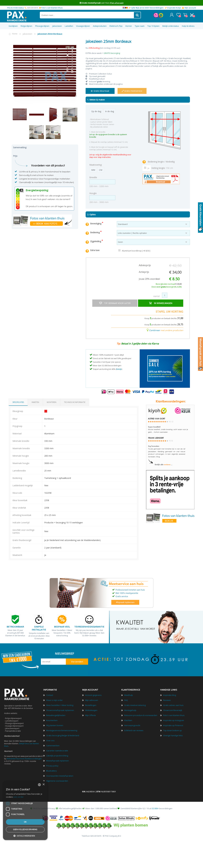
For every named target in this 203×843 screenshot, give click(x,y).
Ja (148, 168)
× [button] (43, 784)
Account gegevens (93, 695)
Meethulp (128, 695)
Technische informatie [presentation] (74, 402)
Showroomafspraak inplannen (60, 710)
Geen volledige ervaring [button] (25, 829)
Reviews (167, 700)
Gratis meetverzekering (135, 705)
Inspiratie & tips (174, 7)
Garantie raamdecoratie (57, 750)
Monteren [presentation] (51, 402)
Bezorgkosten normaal (169, 284)
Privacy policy (52, 765)
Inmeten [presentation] (35, 402)
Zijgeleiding (96, 241)
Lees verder (18, 797)
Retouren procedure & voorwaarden (140, 715)
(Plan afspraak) (116, 2)
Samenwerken (52, 745)
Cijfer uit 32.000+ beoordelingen (147, 7)
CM (100, 170)
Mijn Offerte (90, 715)
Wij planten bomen (54, 725)
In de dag (109, 111)
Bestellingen (90, 705)
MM (93, 170)
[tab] (18, 402)
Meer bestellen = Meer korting (59, 705)
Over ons (50, 740)
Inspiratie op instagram (173, 720)
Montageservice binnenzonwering (61, 730)
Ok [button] (25, 822)
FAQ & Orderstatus (15, 7)
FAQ (126, 700)
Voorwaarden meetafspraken (59, 775)
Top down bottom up (172, 730)
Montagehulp (130, 710)
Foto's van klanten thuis (52, 7)
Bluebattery (51, 770)
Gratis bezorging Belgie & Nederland (62, 735)
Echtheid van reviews (133, 730)
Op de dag (96, 111)
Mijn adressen (91, 700)
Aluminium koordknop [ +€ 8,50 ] (136, 250)
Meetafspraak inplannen (57, 760)
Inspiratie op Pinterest (173, 725)
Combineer (154, 330)
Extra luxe (95, 250)
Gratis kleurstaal (101, 90)
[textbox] (87, 15)
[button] (25, 835)
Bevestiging (96, 223)
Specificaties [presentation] (18, 402)
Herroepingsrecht (132, 725)
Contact (49, 695)
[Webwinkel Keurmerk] (156, 16)
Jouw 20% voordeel (149, 279)
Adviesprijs (145, 265)
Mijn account (190, 7)
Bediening (95, 232)
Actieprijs (144, 272)
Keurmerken (52, 720)
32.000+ (155, 808)
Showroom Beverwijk (172, 710)
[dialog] (25, 810)
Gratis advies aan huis (173, 705)
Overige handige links (173, 735)
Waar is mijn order (54, 700)
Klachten (128, 720)
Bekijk (119, 369)
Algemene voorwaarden (57, 781)
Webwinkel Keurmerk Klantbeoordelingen (24, 758)
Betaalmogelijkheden (55, 715)
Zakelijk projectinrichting (57, 755)
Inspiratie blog (169, 695)
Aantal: (156, 296)
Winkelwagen (185, 15)
